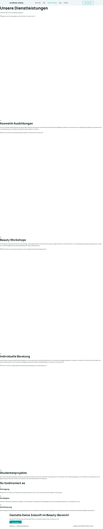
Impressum (12, 526)
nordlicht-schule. (16, 3)
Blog (60, 3)
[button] (88, 3)
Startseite (38, 3)
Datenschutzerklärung (22, 526)
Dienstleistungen (52, 3)
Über (44, 3)
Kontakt (66, 3)
